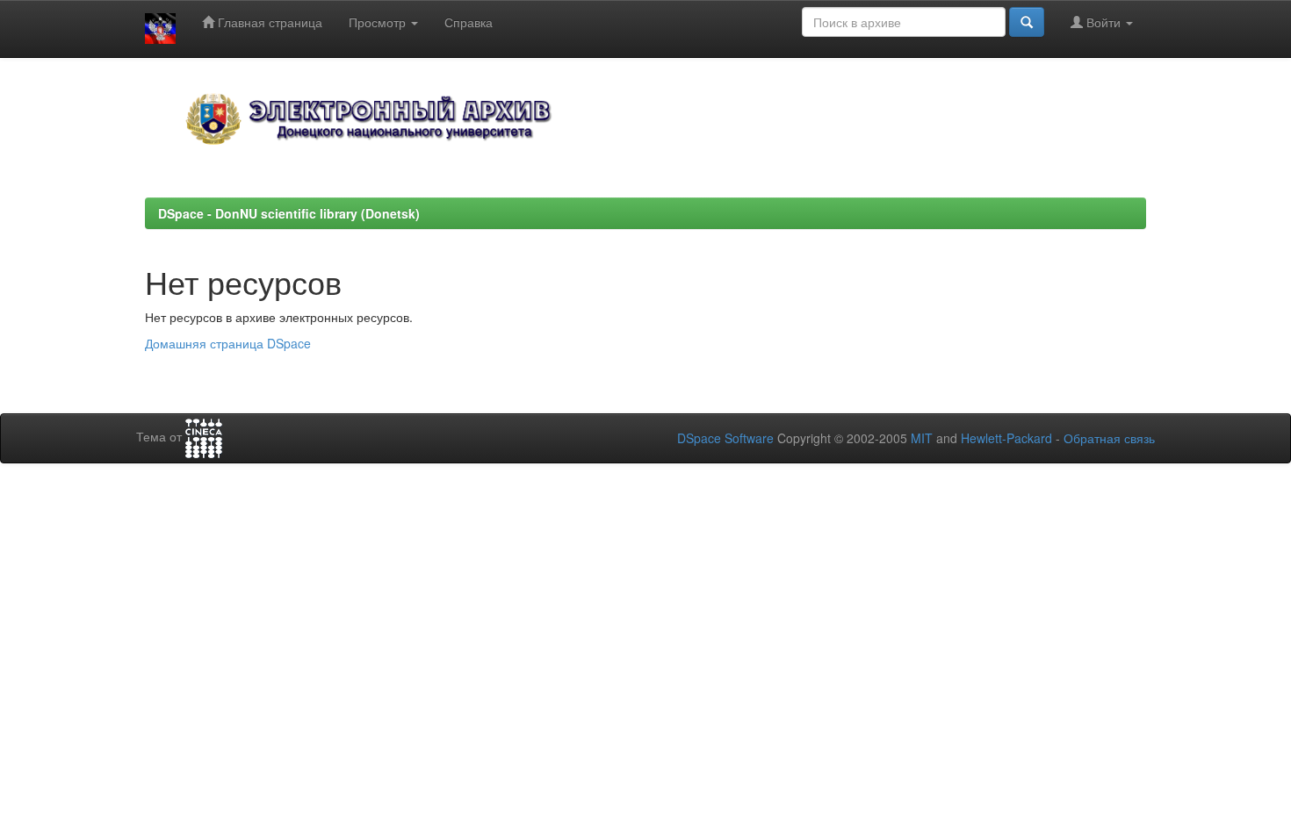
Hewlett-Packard (1006, 438)
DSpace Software (725, 438)
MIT (922, 438)
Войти (1103, 22)
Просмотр (379, 22)
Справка (468, 22)
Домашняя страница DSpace (228, 343)
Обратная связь (1109, 438)
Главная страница (268, 22)
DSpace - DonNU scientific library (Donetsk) (289, 213)
